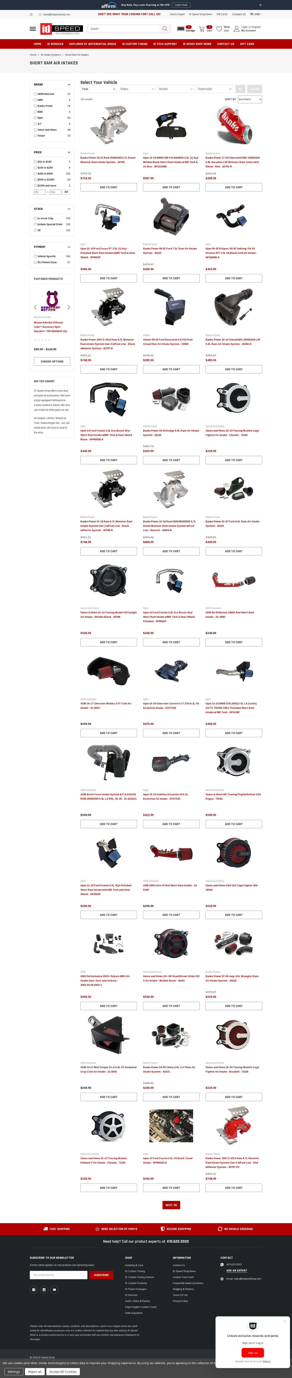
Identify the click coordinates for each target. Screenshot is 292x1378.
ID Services (131, 1295)
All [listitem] (39, 230)
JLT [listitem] (40, 123)
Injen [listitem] (40, 117)
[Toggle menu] (33, 29)
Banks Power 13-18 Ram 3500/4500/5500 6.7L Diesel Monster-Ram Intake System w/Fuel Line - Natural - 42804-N (169, 526)
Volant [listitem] (41, 135)
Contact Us (179, 1265)
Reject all (35, 1371)
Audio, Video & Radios (137, 1301)
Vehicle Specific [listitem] (47, 256)
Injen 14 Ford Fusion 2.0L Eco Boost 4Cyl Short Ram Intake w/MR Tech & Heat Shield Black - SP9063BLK (106, 435)
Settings (14, 1371)
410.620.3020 (178, 1241)
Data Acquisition (134, 1313)
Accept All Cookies (63, 1371)
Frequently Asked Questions (188, 1283)
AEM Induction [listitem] (46, 94)
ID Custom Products (136, 1283)
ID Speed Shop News (200, 14)
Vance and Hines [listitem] (47, 129)
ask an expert (177, 14)
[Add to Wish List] (135, 173)
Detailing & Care (134, 1265)
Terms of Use (180, 1295)
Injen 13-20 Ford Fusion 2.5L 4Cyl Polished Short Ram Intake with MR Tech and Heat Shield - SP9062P (105, 890)
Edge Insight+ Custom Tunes (141, 1307)
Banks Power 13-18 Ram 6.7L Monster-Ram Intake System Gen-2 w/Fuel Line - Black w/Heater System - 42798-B (106, 526)
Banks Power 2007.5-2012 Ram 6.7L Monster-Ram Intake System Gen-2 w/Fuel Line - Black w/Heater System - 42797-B (107, 344)
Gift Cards (222, 14)
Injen (145, 153)
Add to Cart (109, 187)
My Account (248, 30)
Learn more (181, 5)
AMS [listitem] (40, 100)
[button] (186, 28)
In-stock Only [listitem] (45, 218)
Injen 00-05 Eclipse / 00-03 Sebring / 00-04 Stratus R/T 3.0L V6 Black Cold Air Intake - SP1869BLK (231, 253)
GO (66, 192)
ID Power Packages (135, 1289)
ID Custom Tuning (135, 1271)
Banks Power (87, 153)
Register (256, 27)
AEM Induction (213, 608)
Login (244, 27)
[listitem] (53, 161)
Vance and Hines (215, 426)
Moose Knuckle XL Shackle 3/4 (52, 322)
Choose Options (52, 362)
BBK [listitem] (40, 112)
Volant (146, 335)
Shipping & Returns (183, 1289)
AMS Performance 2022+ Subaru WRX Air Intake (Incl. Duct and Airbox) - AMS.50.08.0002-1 (105, 980)
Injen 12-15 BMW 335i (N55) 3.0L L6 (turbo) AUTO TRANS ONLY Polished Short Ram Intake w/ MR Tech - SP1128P (231, 708)
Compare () (239, 14)
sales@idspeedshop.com (56, 14)
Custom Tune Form (183, 1277)
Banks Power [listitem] (45, 106)
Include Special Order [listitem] (50, 224)
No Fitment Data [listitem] (47, 262)
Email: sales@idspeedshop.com (243, 1278)
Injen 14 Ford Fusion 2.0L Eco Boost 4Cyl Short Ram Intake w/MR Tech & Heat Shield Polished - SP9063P (169, 617)
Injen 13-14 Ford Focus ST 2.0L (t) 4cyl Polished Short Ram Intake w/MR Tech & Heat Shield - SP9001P (107, 253)
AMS (83, 972)
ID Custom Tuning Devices (139, 1277)
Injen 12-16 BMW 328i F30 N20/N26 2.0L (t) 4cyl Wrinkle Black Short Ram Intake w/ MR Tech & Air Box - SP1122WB (170, 162)
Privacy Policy (180, 1301)
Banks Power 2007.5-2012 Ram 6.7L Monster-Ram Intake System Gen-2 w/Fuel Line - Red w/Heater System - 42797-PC (233, 1163)
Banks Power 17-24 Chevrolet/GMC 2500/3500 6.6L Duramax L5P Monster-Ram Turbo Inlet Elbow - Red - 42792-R (233, 162)
